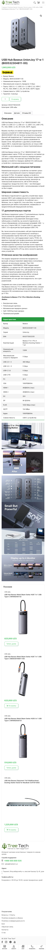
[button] (41, 16)
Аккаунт (13, 948)
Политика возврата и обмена (12, 918)
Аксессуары (27, 7)
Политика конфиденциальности (13, 921)
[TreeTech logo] (10, 3)
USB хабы (36, 7)
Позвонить (32, 948)
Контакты (5, 930)
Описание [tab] (8, 113)
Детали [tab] (17, 113)
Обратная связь (7, 927)
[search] (35, 2)
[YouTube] (15, 942)
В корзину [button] (12, 706)
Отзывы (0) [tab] (26, 113)
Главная (4, 7)
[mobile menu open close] (43, 2)
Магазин (4, 948)
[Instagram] (6, 942)
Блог (3, 924)
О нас (4, 932)
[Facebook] (2, 942)
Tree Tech (11, 938)
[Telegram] (10, 942)
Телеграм (41, 948)
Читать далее (11, 644)
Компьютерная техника (15, 7)
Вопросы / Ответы (8, 915)
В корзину (15, 99)
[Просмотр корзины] (38, 2)
